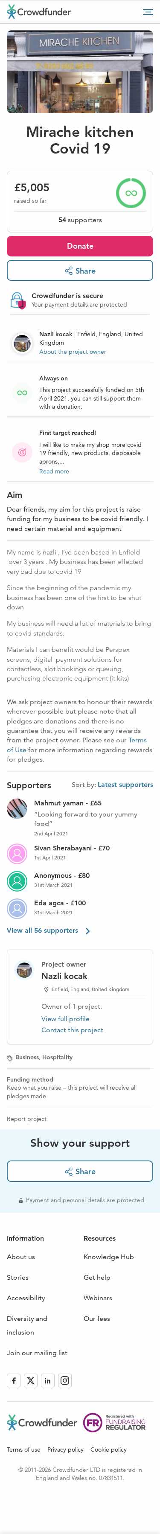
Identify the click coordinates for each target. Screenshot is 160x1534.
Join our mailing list (37, 1353)
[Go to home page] (39, 11)
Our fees (97, 1318)
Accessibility (26, 1298)
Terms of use (24, 1449)
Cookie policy (108, 1449)
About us (21, 1257)
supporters (80, 220)
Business (27, 1057)
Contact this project (72, 1030)
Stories (18, 1277)
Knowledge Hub (109, 1257)
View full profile (65, 1019)
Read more (54, 471)
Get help (97, 1277)
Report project (27, 1119)
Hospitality (57, 1057)
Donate (80, 246)
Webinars (98, 1298)
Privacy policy (65, 1449)
